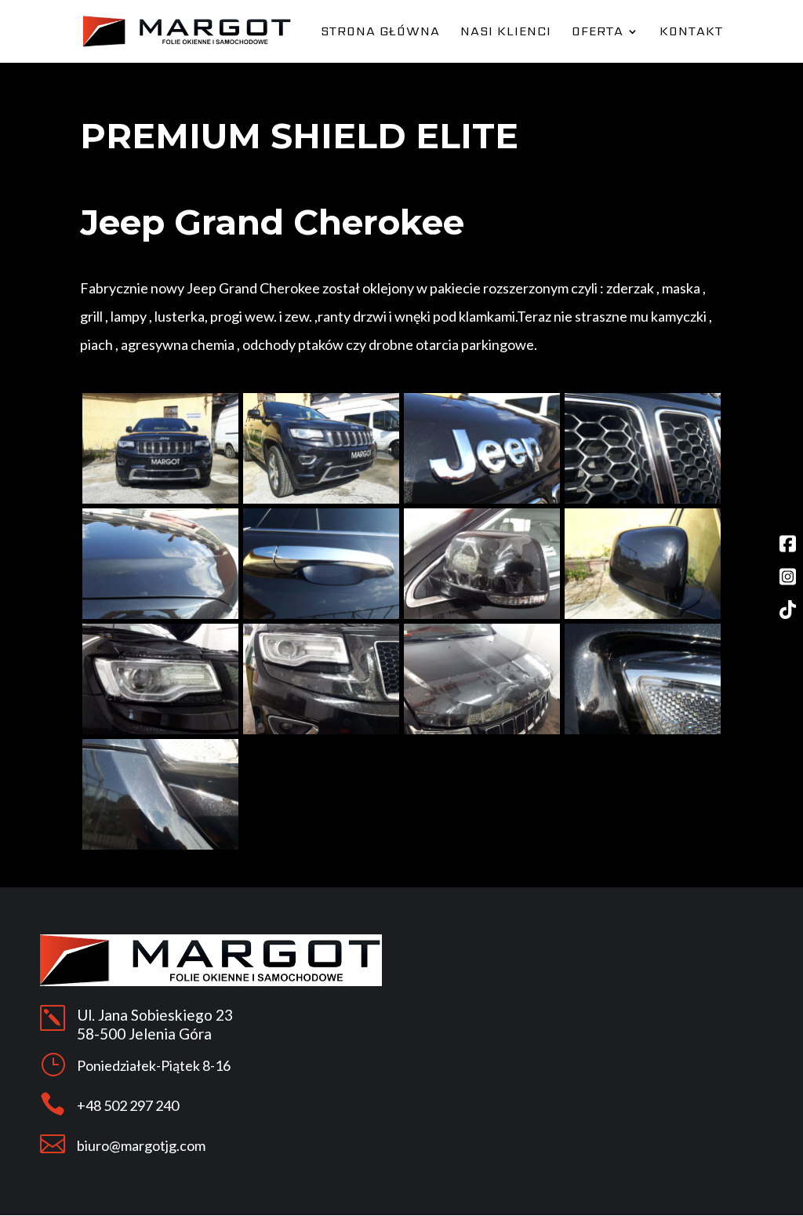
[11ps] (160, 730)
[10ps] (482, 614)
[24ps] (321, 614)
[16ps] (160, 614)
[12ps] (321, 730)
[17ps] (482, 499)
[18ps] (643, 499)
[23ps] (643, 614)
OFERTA (597, 33)
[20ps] (160, 845)
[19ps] (643, 730)
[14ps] (160, 499)
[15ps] (321, 499)
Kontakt (691, 33)
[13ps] (482, 730)
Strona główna (380, 33)
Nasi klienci (505, 33)
